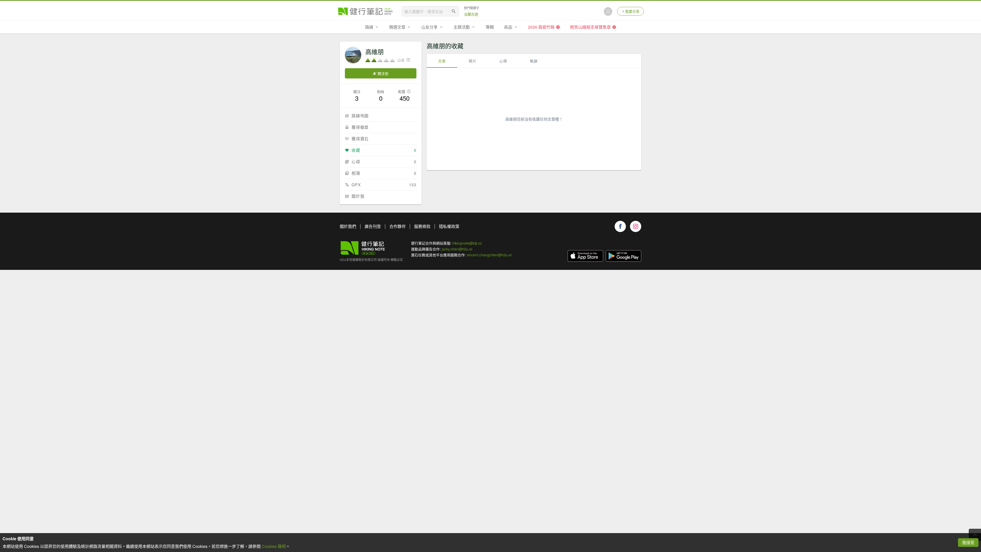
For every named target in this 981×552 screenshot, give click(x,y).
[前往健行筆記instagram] (635, 226)
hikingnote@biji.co (467, 243)
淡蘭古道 (471, 14)
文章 (442, 60)
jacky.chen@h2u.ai (457, 248)
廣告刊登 (373, 226)
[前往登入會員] (608, 11)
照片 (472, 60)
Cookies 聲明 (274, 546)
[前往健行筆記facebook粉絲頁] (620, 226)
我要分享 (632, 11)
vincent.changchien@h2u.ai (489, 254)
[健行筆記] (365, 11)
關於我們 (348, 226)
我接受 (968, 542)
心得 (503, 60)
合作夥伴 (397, 226)
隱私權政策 (449, 226)
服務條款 (422, 226)
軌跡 (534, 60)
